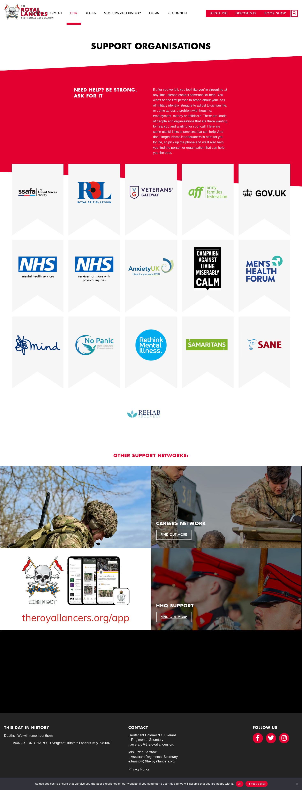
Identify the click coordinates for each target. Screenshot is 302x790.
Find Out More (174, 535)
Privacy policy (257, 783)
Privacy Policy (139, 769)
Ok (240, 783)
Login (154, 13)
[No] (297, 784)
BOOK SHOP (275, 13)
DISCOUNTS (245, 13)
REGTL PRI (219, 13)
